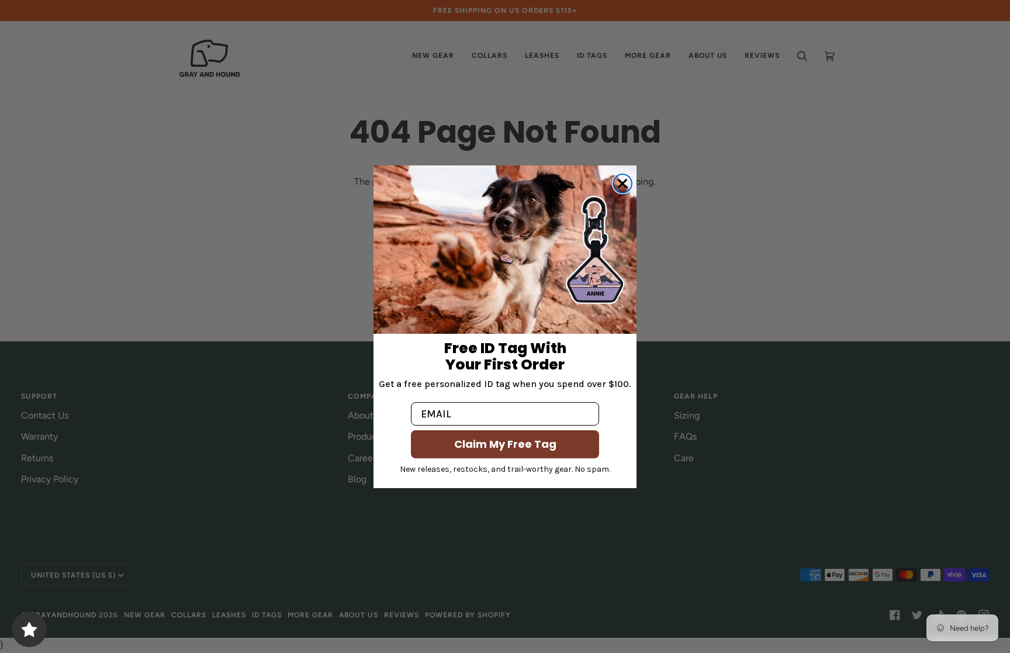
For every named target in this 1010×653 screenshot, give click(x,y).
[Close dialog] (622, 183)
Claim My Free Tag (505, 444)
